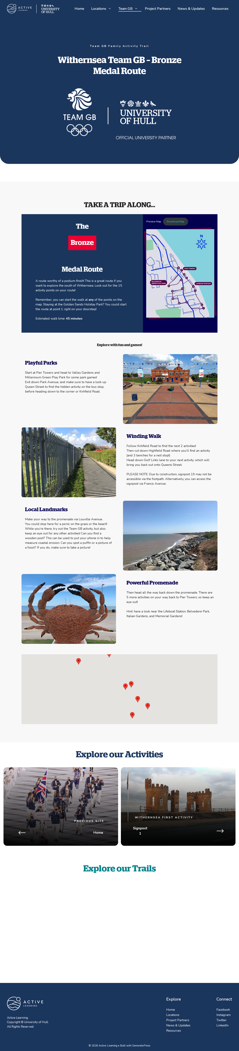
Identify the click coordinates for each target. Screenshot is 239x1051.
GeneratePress (141, 1045)
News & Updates (191, 8)
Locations (98, 8)
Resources (220, 8)
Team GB (125, 8)
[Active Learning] (33, 8)
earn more (189, 932)
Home (79, 8)
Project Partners (158, 8)
